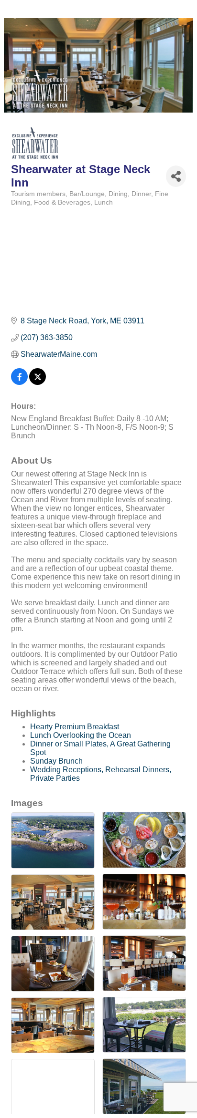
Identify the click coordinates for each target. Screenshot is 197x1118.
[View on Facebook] (19, 382)
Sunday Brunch (56, 761)
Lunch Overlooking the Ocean (80, 735)
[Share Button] (176, 176)
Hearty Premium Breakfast (74, 727)
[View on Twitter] (37, 382)
